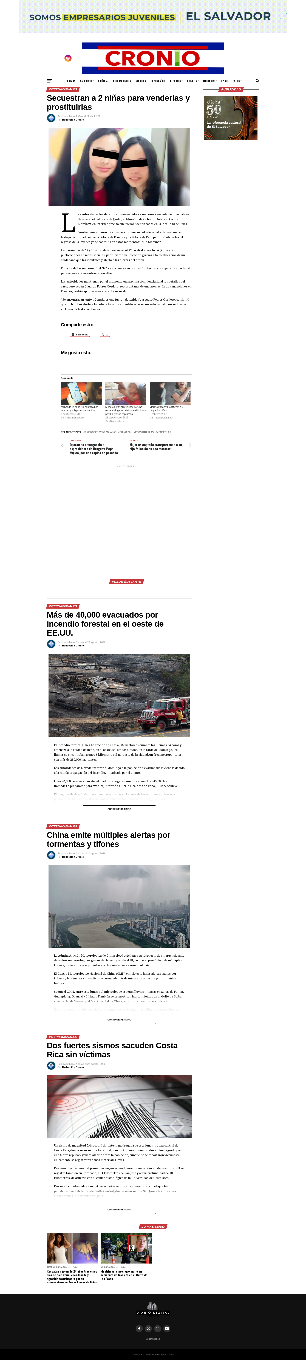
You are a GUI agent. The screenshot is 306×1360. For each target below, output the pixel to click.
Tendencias (209, 81)
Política (102, 81)
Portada (70, 81)
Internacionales (121, 81)
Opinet (224, 81)
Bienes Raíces (158, 81)
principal (126, 432)
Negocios (141, 81)
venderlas (164, 432)
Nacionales (86, 81)
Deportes (175, 81)
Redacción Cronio (73, 119)
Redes (236, 81)
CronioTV (191, 81)
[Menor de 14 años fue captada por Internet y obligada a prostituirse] (81, 393)
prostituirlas (144, 432)
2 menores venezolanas (101, 432)
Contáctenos (153, 1339)
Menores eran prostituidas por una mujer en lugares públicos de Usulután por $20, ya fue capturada (125, 410)
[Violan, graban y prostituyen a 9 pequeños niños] (170, 393)
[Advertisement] (126, 521)
